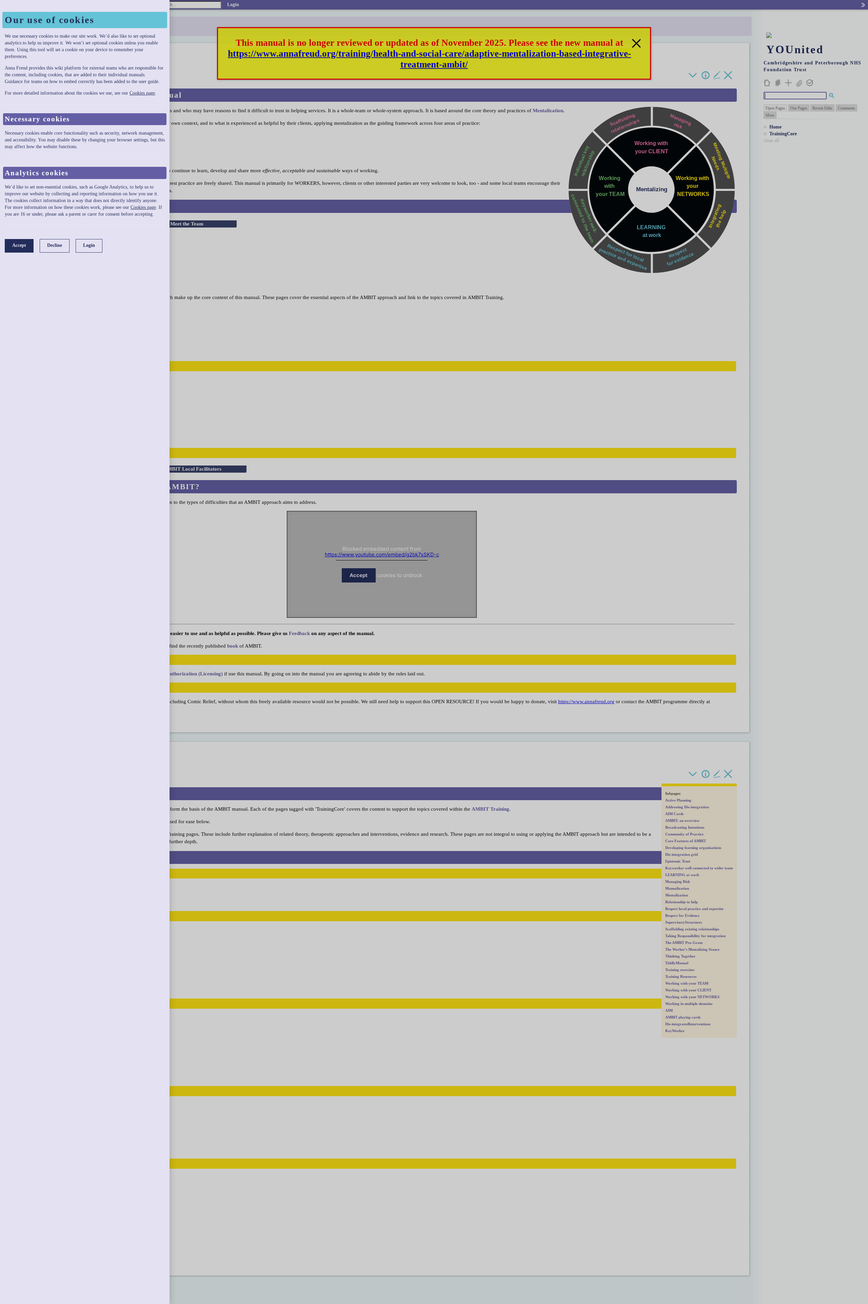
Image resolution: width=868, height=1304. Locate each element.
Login (89, 245)
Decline (54, 245)
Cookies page (142, 93)
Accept (19, 245)
